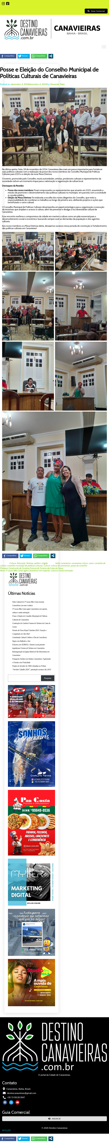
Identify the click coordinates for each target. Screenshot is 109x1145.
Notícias (29, 563)
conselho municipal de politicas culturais (25, 565)
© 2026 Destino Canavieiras (55, 1128)
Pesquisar (47, 678)
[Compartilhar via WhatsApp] (39, 56)
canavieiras (66, 563)
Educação (21, 563)
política (37, 563)
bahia (57, 563)
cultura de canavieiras (60, 565)
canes (91, 563)
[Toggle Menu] (104, 47)
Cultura (12, 563)
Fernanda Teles (57, 84)
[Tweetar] (23, 56)
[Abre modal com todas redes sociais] (50, 56)
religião (44, 563)
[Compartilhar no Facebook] (8, 56)
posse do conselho (79, 565)
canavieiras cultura (79, 563)
